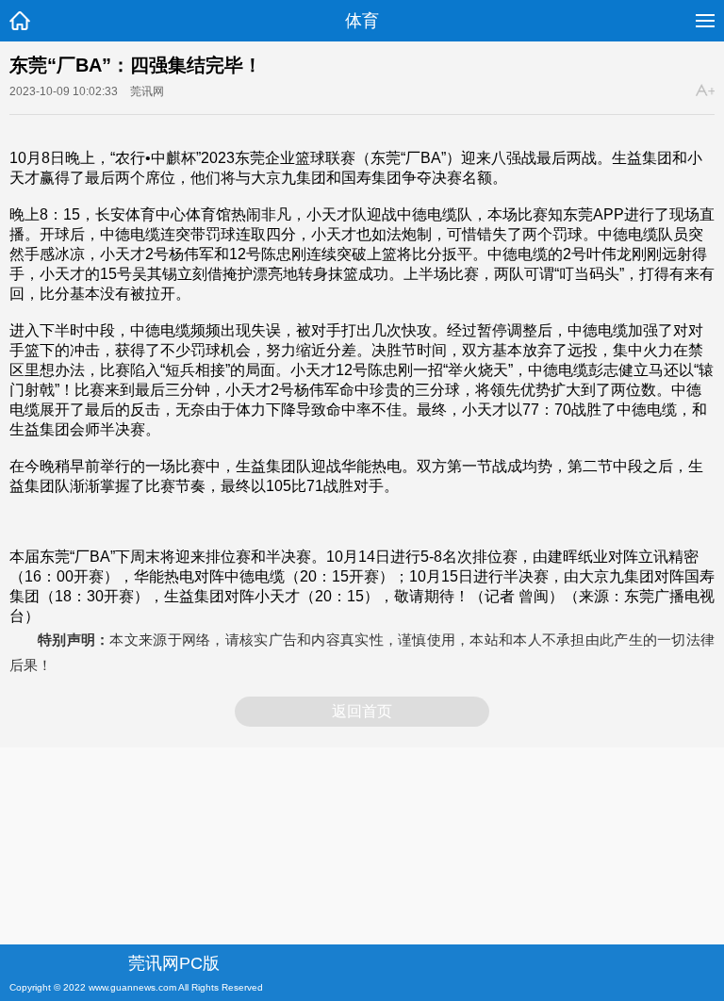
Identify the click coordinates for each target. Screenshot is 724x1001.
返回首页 (362, 711)
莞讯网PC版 (174, 963)
